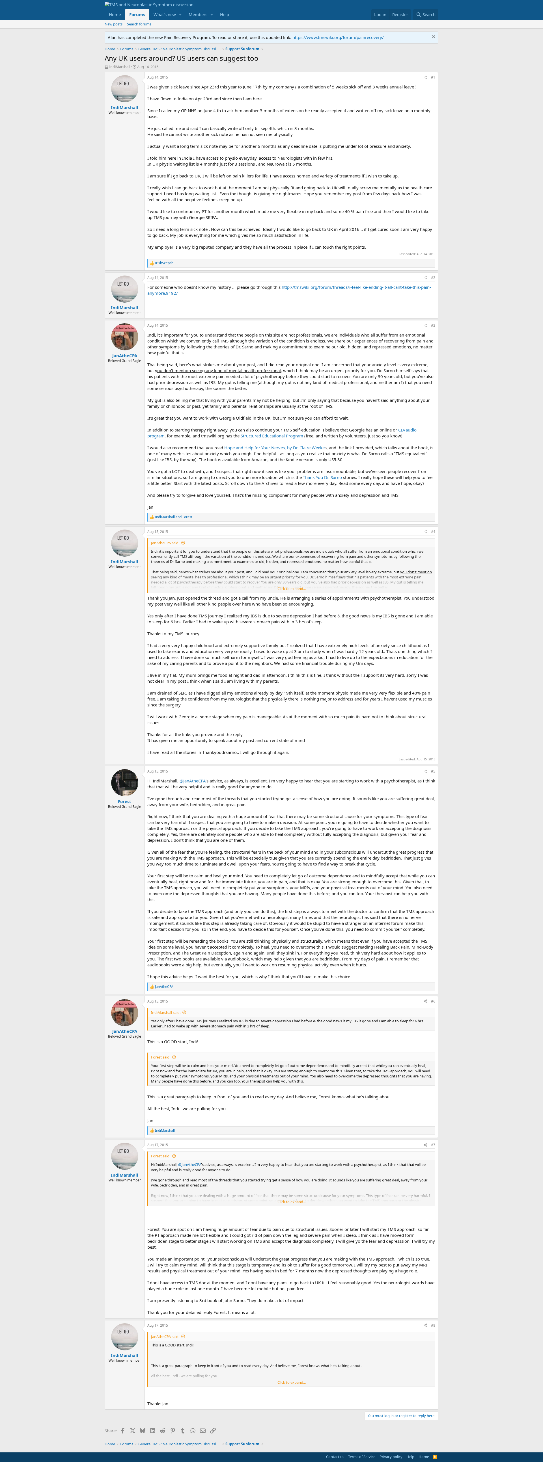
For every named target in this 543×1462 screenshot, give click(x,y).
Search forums (139, 24)
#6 (433, 1001)
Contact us (335, 1456)
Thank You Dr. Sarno (323, 477)
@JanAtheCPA (193, 781)
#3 (433, 325)
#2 (433, 277)
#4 (433, 531)
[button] (180, 14)
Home (115, 14)
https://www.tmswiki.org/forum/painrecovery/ (338, 37)
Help (224, 14)
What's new (165, 14)
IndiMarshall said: (165, 1012)
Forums (137, 14)
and (173, 517)
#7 (433, 1144)
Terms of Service (361, 1456)
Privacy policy (391, 1456)
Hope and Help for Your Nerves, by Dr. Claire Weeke (274, 447)
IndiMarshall (119, 66)
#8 (433, 1325)
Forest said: (160, 1057)
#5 (433, 771)
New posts (113, 24)
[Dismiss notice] (432, 37)
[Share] (425, 77)
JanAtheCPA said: (165, 542)
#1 (433, 77)
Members (198, 14)
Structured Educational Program (272, 436)
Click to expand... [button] (291, 588)
